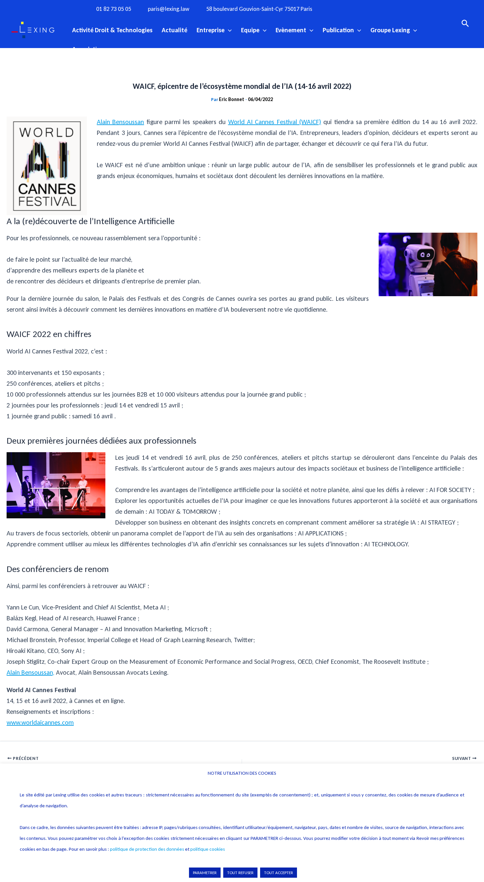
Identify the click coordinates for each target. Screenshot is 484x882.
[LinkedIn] (393, 8)
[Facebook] (339, 8)
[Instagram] (353, 8)
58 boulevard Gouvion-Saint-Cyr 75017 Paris (259, 9)
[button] (228, 30)
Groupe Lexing (390, 30)
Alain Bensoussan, (30, 672)
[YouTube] (380, 8)
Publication (338, 30)
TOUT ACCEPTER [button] (278, 872)
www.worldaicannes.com (40, 722)
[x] (366, 8)
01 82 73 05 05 (113, 9)
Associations (89, 49)
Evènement (291, 30)
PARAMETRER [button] (205, 872)
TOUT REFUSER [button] (240, 872)
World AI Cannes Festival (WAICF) (274, 122)
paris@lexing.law (168, 9)
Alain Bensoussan (120, 122)
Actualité (174, 30)
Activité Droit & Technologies (112, 30)
